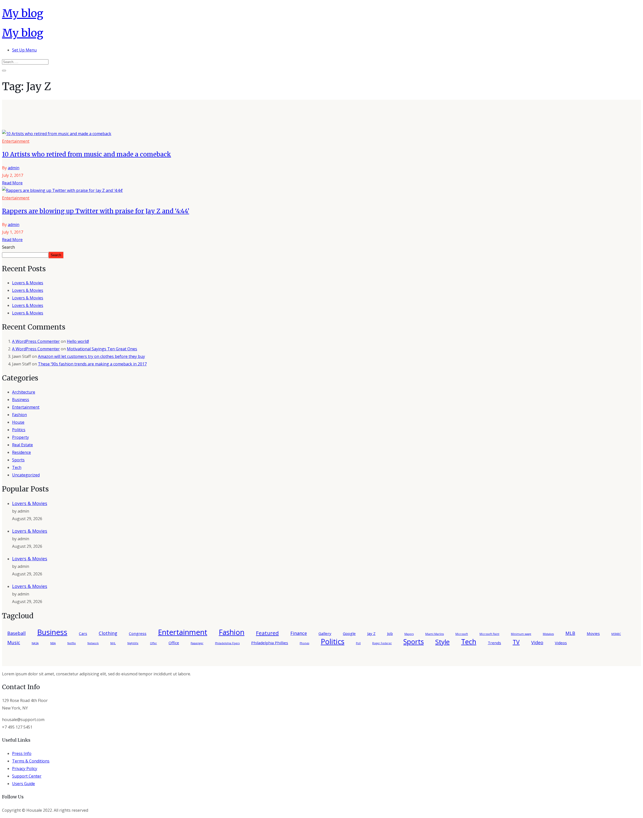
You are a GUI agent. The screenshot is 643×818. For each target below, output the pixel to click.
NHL (113, 643)
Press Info (21, 753)
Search (8, 247)
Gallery (324, 633)
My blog (22, 13)
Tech (16, 467)
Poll (358, 643)
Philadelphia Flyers (227, 643)
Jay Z (371, 633)
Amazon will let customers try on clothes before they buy (91, 356)
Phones (304, 643)
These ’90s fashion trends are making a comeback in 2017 (92, 364)
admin (13, 168)
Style (442, 641)
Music (13, 642)
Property (20, 437)
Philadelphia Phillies (269, 642)
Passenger (197, 643)
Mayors (409, 634)
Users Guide (23, 783)
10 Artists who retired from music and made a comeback (86, 154)
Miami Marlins (434, 634)
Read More (12, 183)
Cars (83, 633)
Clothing (108, 633)
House (18, 422)
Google (349, 633)
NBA (53, 643)
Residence (21, 452)
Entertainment (15, 141)
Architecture (23, 392)
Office (174, 642)
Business (20, 399)
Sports (18, 460)
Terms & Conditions (30, 761)
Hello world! (78, 341)
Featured (267, 632)
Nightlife (132, 643)
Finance (298, 633)
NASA (35, 643)
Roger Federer (382, 643)
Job (390, 633)
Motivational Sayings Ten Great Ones (102, 349)
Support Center (26, 776)
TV (516, 642)
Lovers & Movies (27, 283)
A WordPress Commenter (36, 341)
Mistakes (548, 634)
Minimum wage (521, 634)
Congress (137, 633)
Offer (153, 643)
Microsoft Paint (489, 634)
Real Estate (22, 445)
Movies (593, 633)
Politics (18, 429)
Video (537, 642)
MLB (570, 633)
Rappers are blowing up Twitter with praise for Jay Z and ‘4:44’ (95, 211)
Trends (494, 642)
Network (93, 643)
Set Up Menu (24, 50)
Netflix (71, 643)
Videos (561, 642)
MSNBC (616, 634)
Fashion (19, 414)
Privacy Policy (24, 768)
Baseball (16, 633)
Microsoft (461, 634)
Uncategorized (26, 475)
